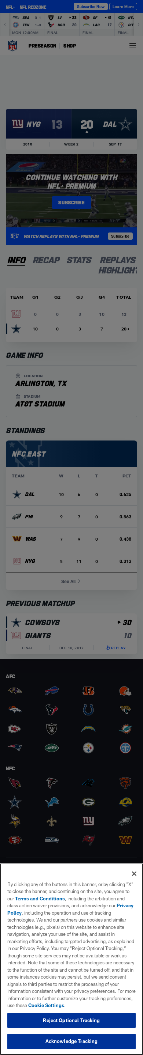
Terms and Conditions (40, 898)
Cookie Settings (46, 1005)
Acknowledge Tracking (71, 1041)
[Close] (134, 874)
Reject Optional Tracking (71, 1020)
